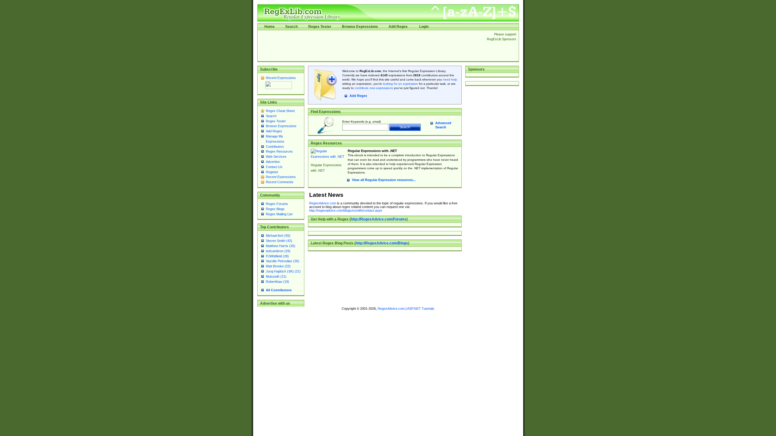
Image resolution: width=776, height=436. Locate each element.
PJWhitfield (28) (277, 256)
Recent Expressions (281, 78)
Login (424, 27)
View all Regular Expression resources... (384, 180)
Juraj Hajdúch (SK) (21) (283, 271)
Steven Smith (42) (279, 241)
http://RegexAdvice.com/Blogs (382, 243)
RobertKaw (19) (277, 281)
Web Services (276, 156)
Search (291, 27)
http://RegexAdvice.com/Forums (378, 219)
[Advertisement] (370, 45)
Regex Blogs (275, 209)
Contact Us (274, 167)
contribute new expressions (374, 88)
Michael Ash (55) (278, 235)
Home (269, 27)
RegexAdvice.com (322, 203)
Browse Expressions (360, 27)
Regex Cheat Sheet (280, 111)
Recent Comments (279, 182)
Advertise (273, 162)
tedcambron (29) (278, 251)
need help (450, 79)
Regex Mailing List (279, 214)
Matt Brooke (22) (278, 266)
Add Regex (398, 27)
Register (272, 172)
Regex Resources (279, 151)
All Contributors (279, 290)
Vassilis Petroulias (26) (282, 261)
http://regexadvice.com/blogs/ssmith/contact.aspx (345, 210)
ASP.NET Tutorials (420, 308)
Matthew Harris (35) (280, 246)
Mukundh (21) (276, 276)
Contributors (275, 146)
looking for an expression (400, 83)
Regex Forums (277, 204)
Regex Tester (319, 27)
